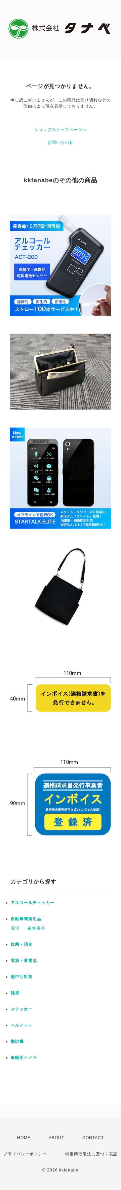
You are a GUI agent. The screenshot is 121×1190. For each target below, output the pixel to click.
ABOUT (56, 1137)
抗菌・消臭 (22, 944)
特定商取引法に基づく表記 (91, 1154)
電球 (15, 928)
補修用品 (36, 928)
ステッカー (22, 1009)
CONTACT (93, 1137)
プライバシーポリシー (25, 1154)
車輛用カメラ (24, 1057)
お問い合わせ (60, 142)
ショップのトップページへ (60, 129)
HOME (24, 1137)
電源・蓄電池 (24, 960)
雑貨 (15, 993)
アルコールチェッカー (32, 902)
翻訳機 (17, 1041)
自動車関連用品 (26, 918)
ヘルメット (22, 1025)
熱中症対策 (22, 976)
